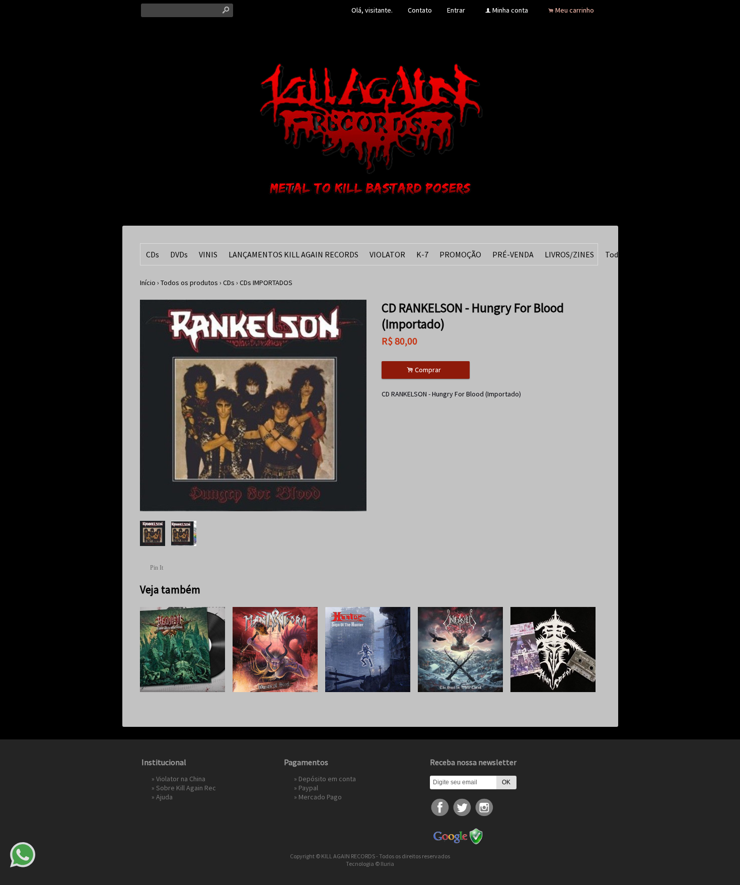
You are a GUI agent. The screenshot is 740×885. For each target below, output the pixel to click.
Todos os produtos (189, 282)
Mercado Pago (320, 796)
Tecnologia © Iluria (370, 863)
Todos (615, 254)
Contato (420, 10)
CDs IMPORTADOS (266, 282)
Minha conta (510, 10)
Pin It (156, 567)
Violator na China (180, 778)
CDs (152, 254)
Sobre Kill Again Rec (186, 787)
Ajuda (164, 796)
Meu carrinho (574, 10)
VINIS (208, 254)
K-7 (422, 254)
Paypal (308, 787)
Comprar (425, 370)
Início (148, 282)
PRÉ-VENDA (513, 254)
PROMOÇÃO (460, 254)
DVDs (179, 254)
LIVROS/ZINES (569, 254)
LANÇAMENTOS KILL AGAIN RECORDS (293, 254)
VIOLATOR (387, 254)
